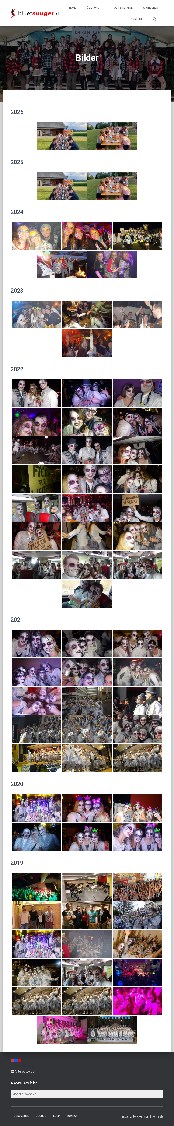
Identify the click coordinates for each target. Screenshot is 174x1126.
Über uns (93, 7)
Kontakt (136, 18)
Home (72, 7)
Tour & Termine (122, 7)
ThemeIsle (156, 1116)
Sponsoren (150, 7)
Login (56, 1116)
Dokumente (21, 1116)
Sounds (41, 1116)
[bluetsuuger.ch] (35, 13)
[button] (101, 7)
